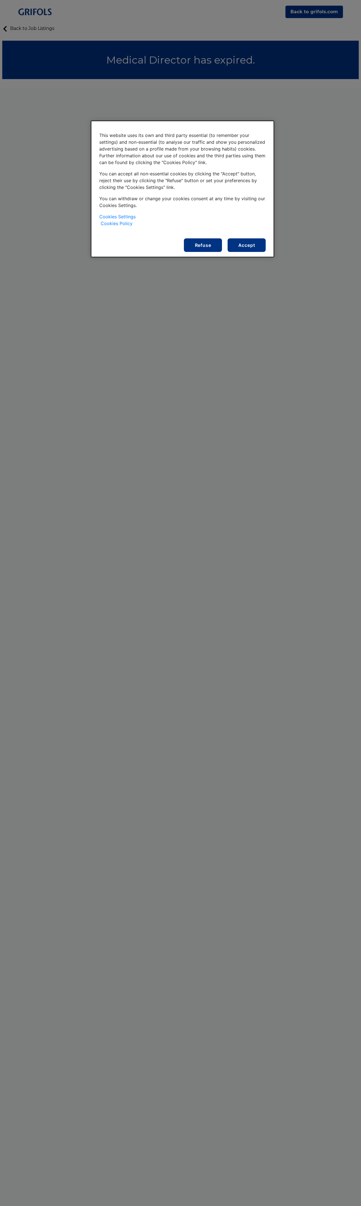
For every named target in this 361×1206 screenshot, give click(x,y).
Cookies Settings (117, 216)
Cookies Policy (117, 223)
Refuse (203, 245)
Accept (246, 245)
